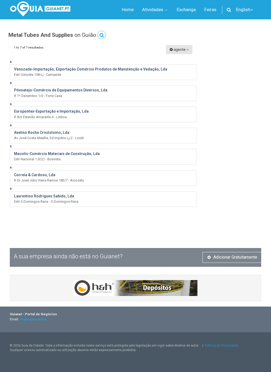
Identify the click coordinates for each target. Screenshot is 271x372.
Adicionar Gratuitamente (235, 257)
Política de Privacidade (221, 345)
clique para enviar (33, 319)
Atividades (153, 9)
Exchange (186, 9)
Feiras (210, 9)
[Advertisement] (232, 124)
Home (128, 9)
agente (179, 49)
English (243, 9)
